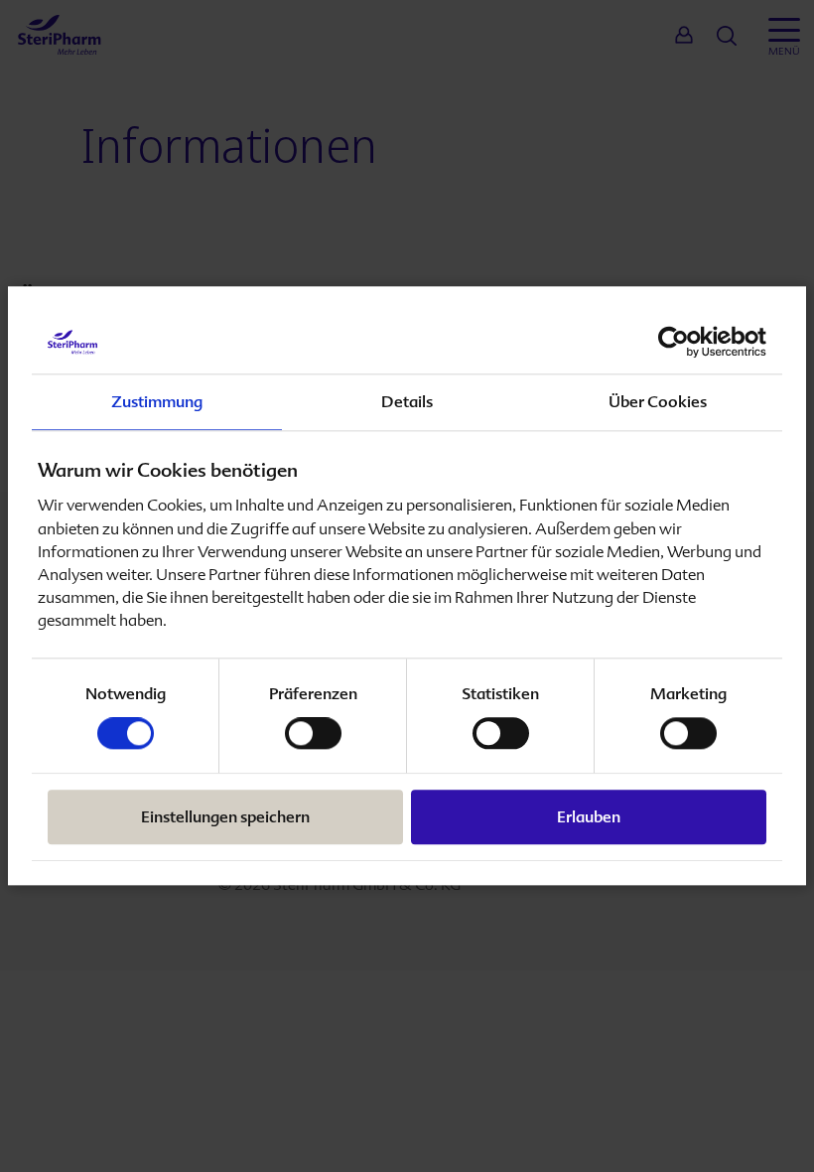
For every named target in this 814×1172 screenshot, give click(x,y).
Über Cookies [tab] (658, 401)
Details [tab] (407, 401)
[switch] (313, 734)
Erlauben (588, 817)
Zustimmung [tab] (157, 401)
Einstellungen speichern (225, 817)
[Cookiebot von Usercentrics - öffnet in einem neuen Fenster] (679, 342)
